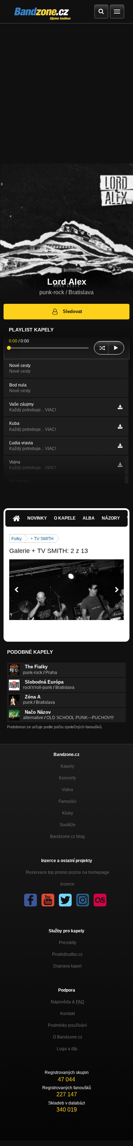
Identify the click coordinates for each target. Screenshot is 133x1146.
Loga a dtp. (67, 1048)
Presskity (67, 942)
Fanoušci (67, 801)
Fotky (16, 538)
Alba (89, 518)
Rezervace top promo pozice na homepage (67, 872)
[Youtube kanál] (47, 900)
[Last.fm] (100, 900)
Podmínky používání (67, 1025)
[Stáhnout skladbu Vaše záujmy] (120, 407)
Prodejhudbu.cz (67, 954)
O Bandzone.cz (67, 1037)
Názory (111, 518)
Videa (67, 789)
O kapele (65, 518)
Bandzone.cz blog (67, 836)
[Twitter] (65, 900)
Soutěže (68, 824)
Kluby (67, 813)
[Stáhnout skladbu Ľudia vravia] (120, 445)
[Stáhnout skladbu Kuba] (120, 426)
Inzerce (67, 884)
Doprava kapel (67, 966)
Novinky (37, 518)
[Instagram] (82, 900)
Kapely (67, 766)
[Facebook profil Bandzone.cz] (30, 900)
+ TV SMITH (42, 538)
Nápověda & (67, 1001)
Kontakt (67, 1013)
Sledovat (72, 311)
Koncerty (67, 777)
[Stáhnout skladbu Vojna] (120, 464)
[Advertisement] (66, 93)
